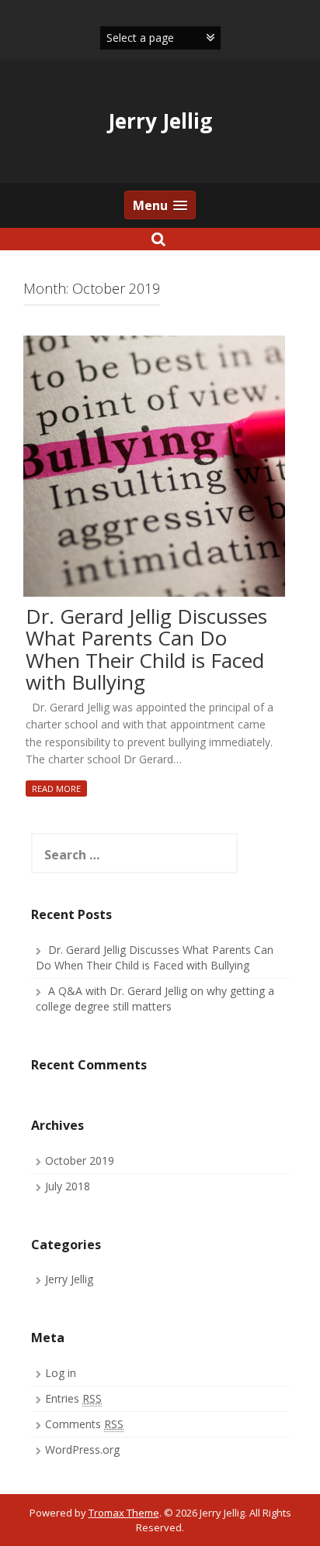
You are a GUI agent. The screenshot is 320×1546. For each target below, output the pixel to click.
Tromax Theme (124, 1513)
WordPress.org (82, 1449)
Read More (56, 788)
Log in (60, 1372)
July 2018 (67, 1186)
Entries (73, 1398)
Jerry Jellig (160, 121)
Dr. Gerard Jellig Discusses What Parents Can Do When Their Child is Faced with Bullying (146, 650)
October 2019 (79, 1160)
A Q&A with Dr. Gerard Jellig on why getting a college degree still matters (155, 998)
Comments (84, 1424)
